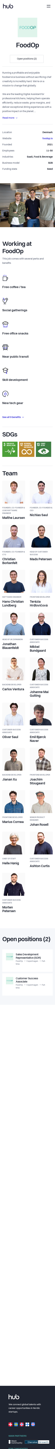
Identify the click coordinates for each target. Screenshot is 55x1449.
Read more (8, 118)
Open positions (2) (27, 59)
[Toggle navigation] (48, 6)
